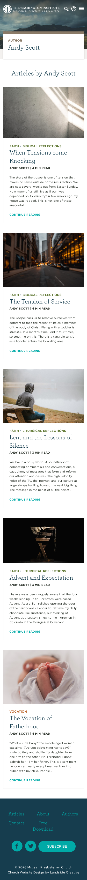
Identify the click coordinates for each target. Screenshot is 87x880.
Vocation (18, 711)
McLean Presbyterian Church (49, 867)
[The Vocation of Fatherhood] (43, 676)
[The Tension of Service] (43, 259)
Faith (14, 146)
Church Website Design (26, 872)
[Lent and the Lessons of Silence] (43, 395)
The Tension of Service (39, 301)
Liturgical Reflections (44, 431)
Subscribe (57, 846)
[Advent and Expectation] (43, 540)
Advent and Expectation (41, 577)
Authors (70, 813)
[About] (73, 9)
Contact (16, 822)
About (43, 813)
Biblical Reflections (41, 146)
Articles (16, 813)
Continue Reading (24, 214)
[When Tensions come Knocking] (43, 112)
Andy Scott (19, 168)
